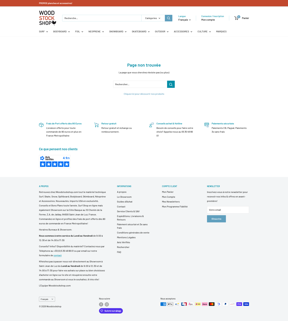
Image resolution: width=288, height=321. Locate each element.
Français (44, 299)
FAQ (119, 252)
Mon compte (208, 19)
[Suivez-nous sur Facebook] (101, 304)
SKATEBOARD (139, 31)
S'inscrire (216, 218)
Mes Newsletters (171, 201)
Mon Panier (168, 191)
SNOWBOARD (116, 31)
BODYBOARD (60, 31)
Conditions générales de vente (133, 232)
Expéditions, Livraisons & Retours (130, 218)
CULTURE (203, 31)
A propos (121, 191)
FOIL (77, 31)
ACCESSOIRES (181, 31)
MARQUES (221, 31)
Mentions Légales (126, 237)
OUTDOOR (160, 31)
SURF (42, 31)
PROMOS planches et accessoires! (55, 3)
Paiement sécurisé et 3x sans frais (132, 226)
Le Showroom (124, 196)
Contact (121, 206)
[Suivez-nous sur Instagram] (107, 304)
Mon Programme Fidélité (175, 206)
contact (58, 255)
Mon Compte (168, 196)
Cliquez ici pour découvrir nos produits (144, 93)
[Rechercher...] (171, 84)
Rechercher (123, 247)
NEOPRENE (94, 31)
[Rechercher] (168, 18)
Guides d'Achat (124, 201)
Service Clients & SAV (128, 211)
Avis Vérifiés (123, 242)
